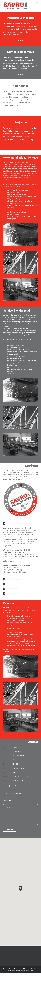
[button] (20, 523)
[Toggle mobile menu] (37, 3)
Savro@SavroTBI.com (18, 768)
